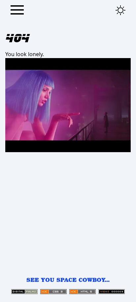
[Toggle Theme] (120, 10)
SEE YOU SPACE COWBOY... (68, 279)
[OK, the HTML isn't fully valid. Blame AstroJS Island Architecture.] (82, 291)
